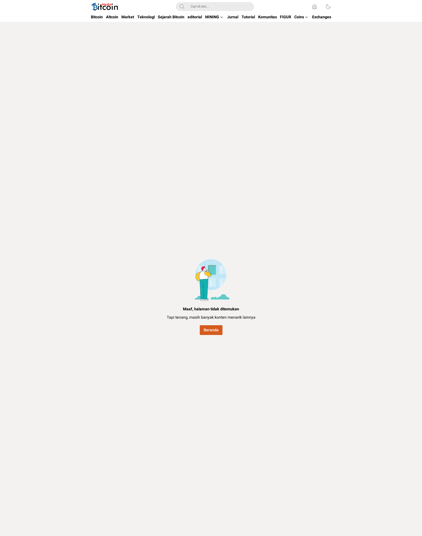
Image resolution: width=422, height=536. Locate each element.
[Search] (182, 6)
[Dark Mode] (328, 7)
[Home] (314, 7)
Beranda (211, 330)
